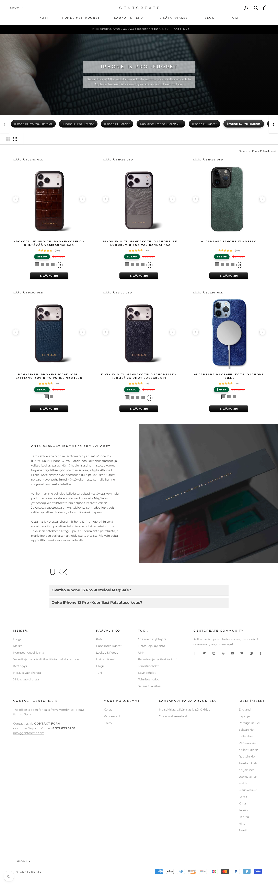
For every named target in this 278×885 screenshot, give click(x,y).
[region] (49, 199)
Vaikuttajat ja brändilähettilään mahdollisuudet (46, 659)
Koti (99, 639)
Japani (243, 810)
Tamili (243, 830)
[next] (82, 199)
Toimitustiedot (148, 679)
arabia (243, 783)
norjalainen (247, 770)
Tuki (99, 673)
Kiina (242, 803)
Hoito (108, 723)
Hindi (242, 823)
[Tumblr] (260, 653)
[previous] (16, 199)
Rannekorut (112, 716)
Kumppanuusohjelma (28, 652)
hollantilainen (248, 750)
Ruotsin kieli (247, 756)
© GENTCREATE (29, 871)
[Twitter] (204, 653)
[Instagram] (213, 653)
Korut (108, 709)
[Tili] (246, 7)
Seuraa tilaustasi (149, 686)
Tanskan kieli (248, 763)
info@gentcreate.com (28, 733)
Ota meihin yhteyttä (152, 639)
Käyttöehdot (147, 673)
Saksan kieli (247, 729)
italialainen (246, 736)
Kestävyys (20, 666)
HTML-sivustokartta (27, 673)
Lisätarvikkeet (106, 659)
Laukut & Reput (107, 652)
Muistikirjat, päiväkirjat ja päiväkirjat (184, 709)
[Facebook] (195, 653)
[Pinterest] (223, 653)
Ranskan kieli (248, 743)
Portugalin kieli (249, 723)
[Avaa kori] (265, 7)
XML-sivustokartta (26, 679)
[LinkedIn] (251, 653)
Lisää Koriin (49, 275)
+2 (59, 265)
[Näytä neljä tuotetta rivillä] (15, 139)
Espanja (244, 716)
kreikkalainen (248, 790)
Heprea (244, 817)
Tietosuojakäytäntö (151, 646)
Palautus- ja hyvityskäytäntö (157, 659)
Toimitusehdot (148, 666)
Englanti (245, 709)
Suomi (15, 7)
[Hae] (256, 7)
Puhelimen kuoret (109, 646)
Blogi (17, 639)
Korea (243, 797)
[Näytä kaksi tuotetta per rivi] (8, 139)
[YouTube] (232, 653)
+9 (239, 265)
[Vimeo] (241, 653)
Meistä (18, 646)
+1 (149, 398)
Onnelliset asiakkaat (173, 716)
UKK (141, 652)
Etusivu (243, 151)
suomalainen (248, 776)
